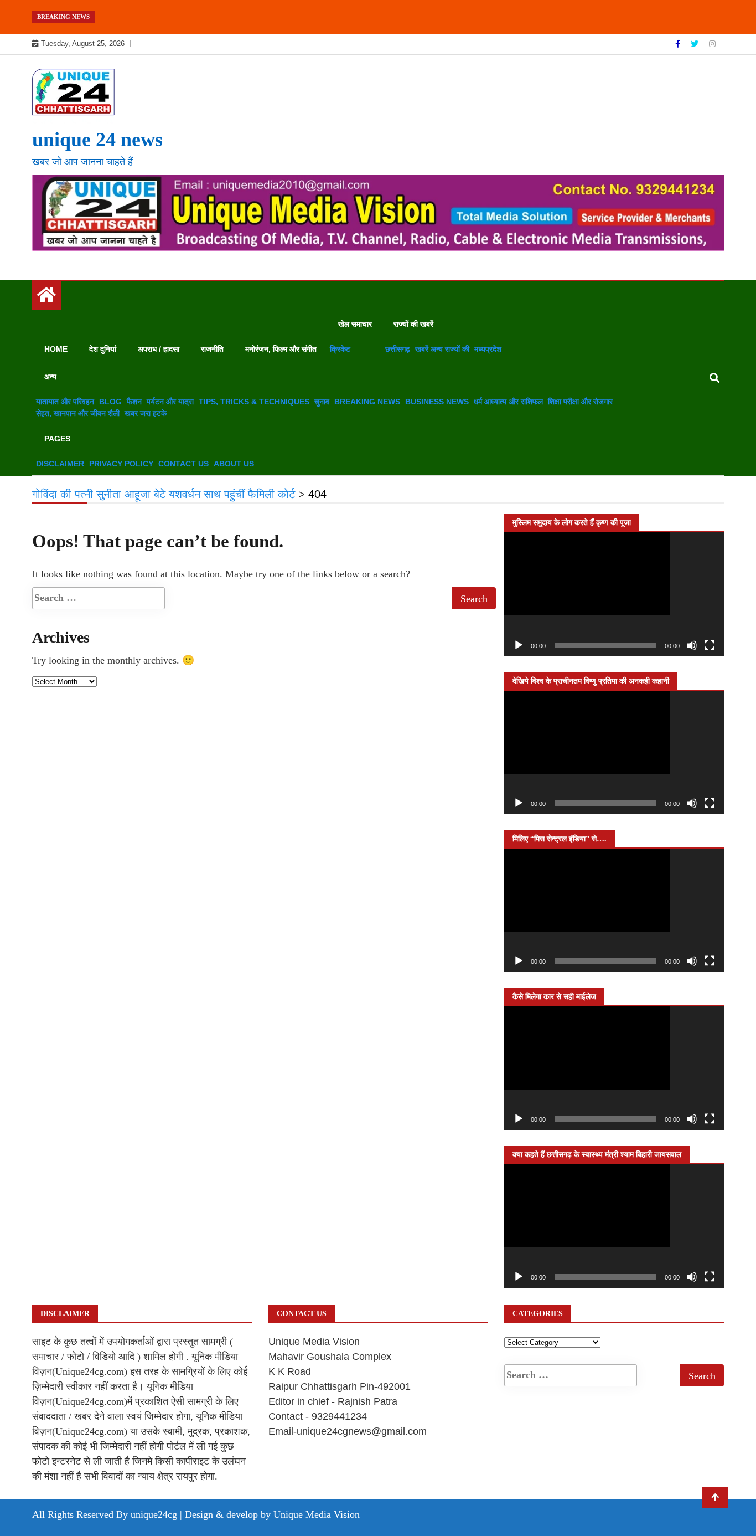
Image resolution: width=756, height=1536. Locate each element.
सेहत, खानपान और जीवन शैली (78, 413)
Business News (437, 401)
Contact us (183, 463)
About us (234, 463)
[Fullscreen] (709, 645)
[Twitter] (696, 43)
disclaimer (60, 463)
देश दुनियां (102, 349)
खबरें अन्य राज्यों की (442, 349)
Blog (110, 401)
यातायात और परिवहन (65, 401)
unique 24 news (97, 140)
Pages (57, 438)
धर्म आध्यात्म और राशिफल (508, 401)
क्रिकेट (340, 349)
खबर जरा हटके (146, 413)
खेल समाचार (355, 324)
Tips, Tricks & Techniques (254, 401)
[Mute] (691, 645)
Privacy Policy (121, 463)
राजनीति (212, 349)
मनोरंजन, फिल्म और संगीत (281, 349)
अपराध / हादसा (158, 349)
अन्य (50, 376)
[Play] (518, 645)
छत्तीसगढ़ (397, 349)
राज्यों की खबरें (413, 324)
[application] (614, 594)
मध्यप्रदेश (487, 349)
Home (56, 349)
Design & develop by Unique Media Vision (272, 1514)
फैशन (134, 401)
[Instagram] (712, 43)
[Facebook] (678, 43)
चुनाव (321, 401)
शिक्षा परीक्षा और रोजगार (580, 401)
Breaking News (367, 401)
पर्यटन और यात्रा (170, 401)
